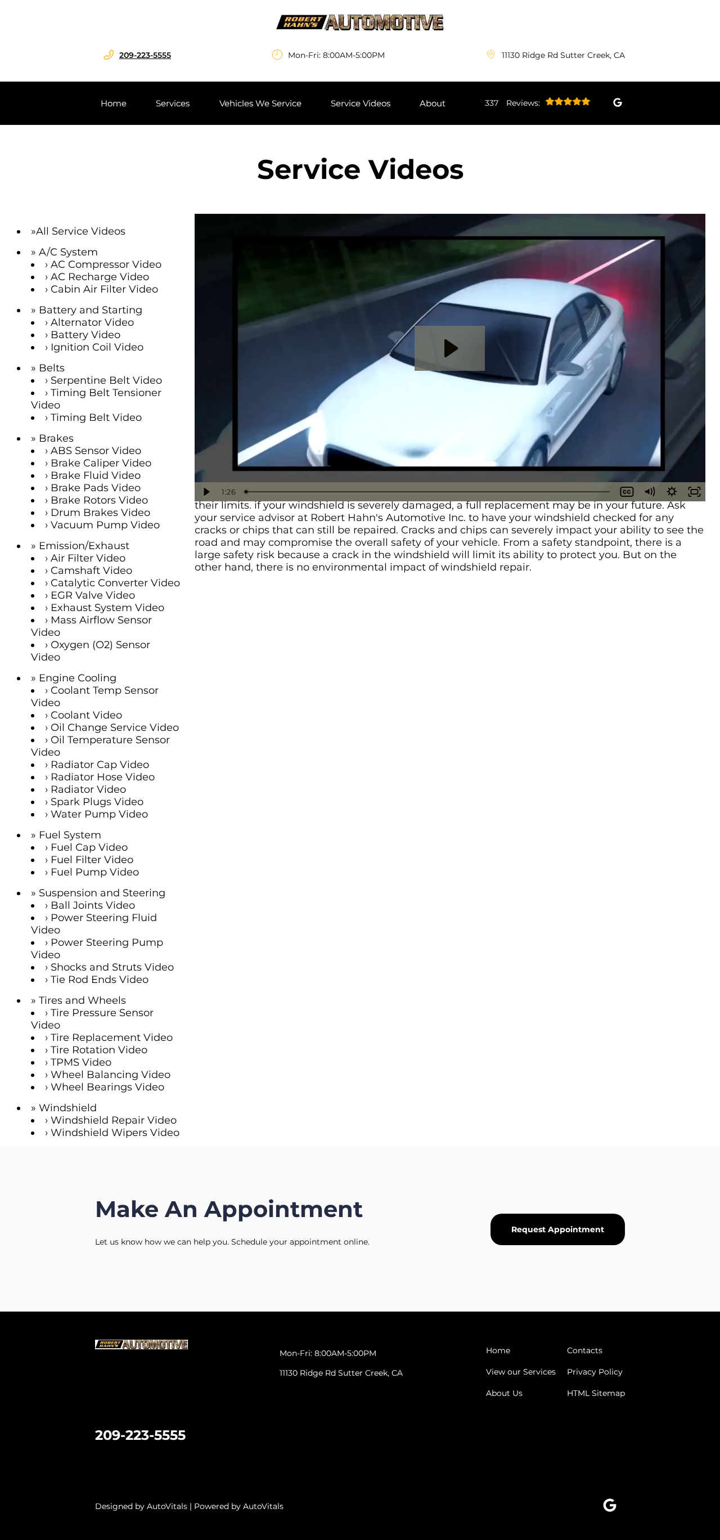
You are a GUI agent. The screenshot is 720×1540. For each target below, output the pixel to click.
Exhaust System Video (107, 607)
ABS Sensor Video (96, 451)
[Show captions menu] (626, 491)
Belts (52, 368)
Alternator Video (92, 322)
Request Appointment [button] (557, 1229)
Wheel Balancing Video (110, 1074)
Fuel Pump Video (95, 872)
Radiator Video (88, 789)
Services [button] (173, 103)
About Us (504, 1393)
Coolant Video (86, 715)
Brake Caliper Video (101, 463)
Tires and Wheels (82, 1000)
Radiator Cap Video (100, 764)
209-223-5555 (140, 1435)
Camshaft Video (91, 570)
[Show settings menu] (671, 491)
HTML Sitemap (596, 1393)
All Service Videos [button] (80, 231)
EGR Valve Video (93, 595)
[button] (617, 102)
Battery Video (85, 335)
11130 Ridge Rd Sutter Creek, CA (563, 55)
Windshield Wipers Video (115, 1132)
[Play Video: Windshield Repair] (450, 348)
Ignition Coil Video (97, 347)
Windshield (68, 1108)
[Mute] (649, 491)
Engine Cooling (77, 678)
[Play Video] (206, 491)
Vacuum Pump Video (105, 525)
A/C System (68, 252)
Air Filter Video (88, 558)
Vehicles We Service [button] (260, 103)
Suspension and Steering (102, 893)
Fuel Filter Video (92, 860)
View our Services (521, 1372)
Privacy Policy (595, 1372)
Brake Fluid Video (96, 475)
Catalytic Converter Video (115, 583)
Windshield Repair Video (114, 1120)
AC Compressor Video (106, 264)
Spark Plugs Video (97, 802)
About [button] (433, 103)
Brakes (56, 438)
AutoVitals (167, 1506)
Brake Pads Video (96, 488)
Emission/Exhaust (84, 546)
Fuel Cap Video (89, 847)
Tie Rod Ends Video (99, 979)
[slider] (428, 491)
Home (114, 103)
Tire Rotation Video (99, 1050)
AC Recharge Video (100, 277)
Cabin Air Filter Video (104, 289)
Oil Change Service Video (115, 727)
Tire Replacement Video (112, 1037)
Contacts (584, 1350)
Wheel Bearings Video (107, 1087)
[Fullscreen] (694, 491)
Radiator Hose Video (103, 777)
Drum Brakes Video (100, 512)
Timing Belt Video (96, 417)
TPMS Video (81, 1062)
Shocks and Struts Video (112, 967)
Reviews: (513, 103)
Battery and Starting (90, 310)
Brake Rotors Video (99, 500)
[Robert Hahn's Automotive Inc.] (360, 22)
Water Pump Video (99, 814)
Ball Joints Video (93, 905)
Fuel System (70, 835)
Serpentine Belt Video (106, 380)
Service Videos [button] (360, 103)
